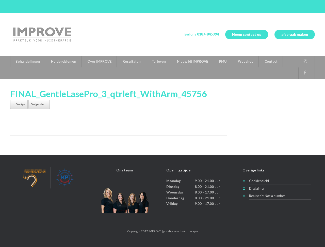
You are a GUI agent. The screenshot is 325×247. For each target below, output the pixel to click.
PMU (223, 61)
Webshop (245, 61)
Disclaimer (257, 188)
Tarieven (159, 61)
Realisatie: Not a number (267, 196)
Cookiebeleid (259, 181)
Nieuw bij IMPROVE (192, 61)
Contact (271, 61)
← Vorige (19, 104)
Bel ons (202, 34)
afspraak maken (294, 34)
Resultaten (132, 61)
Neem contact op (246, 34)
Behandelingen (27, 61)
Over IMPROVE (99, 61)
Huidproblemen (63, 61)
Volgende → (39, 104)
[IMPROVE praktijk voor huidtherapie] (42, 34)
